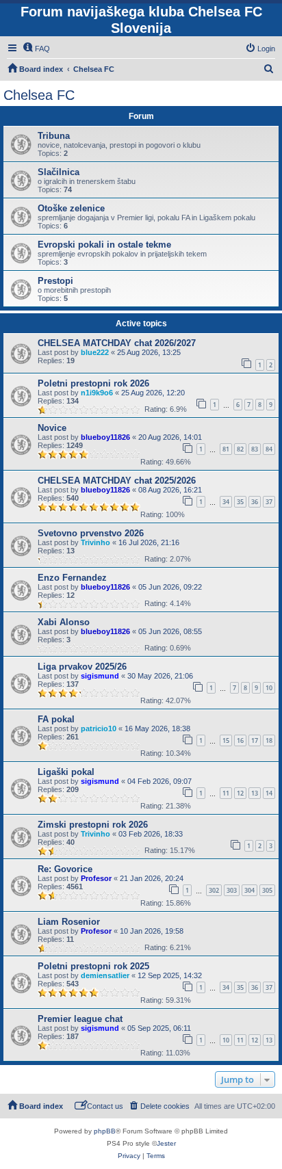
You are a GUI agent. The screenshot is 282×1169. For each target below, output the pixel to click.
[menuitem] (36, 48)
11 (225, 793)
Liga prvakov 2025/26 (82, 666)
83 (254, 449)
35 (240, 501)
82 (240, 449)
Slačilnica (58, 172)
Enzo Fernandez (72, 578)
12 (240, 793)
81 (225, 449)
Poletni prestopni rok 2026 (93, 383)
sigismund (100, 676)
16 (240, 740)
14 (269, 793)
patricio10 (98, 728)
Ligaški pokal (66, 772)
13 (254, 793)
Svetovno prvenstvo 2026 (91, 533)
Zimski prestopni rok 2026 (93, 824)
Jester (166, 1143)
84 (269, 449)
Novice (52, 428)
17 (254, 740)
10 (269, 687)
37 (269, 501)
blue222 (95, 352)
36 (254, 501)
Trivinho (95, 542)
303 (232, 890)
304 (249, 890)
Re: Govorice (65, 869)
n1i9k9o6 (97, 393)
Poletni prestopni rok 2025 (93, 966)
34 (225, 501)
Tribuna (54, 136)
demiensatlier (105, 975)
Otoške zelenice (71, 208)
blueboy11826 (105, 437)
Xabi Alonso (64, 622)
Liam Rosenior (69, 922)
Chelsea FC (39, 95)
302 (214, 890)
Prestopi (55, 281)
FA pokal (56, 719)
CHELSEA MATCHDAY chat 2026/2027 (117, 343)
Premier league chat (80, 1019)
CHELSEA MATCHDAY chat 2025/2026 (117, 480)
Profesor (96, 878)
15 (225, 740)
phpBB (105, 1131)
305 (267, 890)
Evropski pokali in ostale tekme (104, 244)
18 (269, 740)
